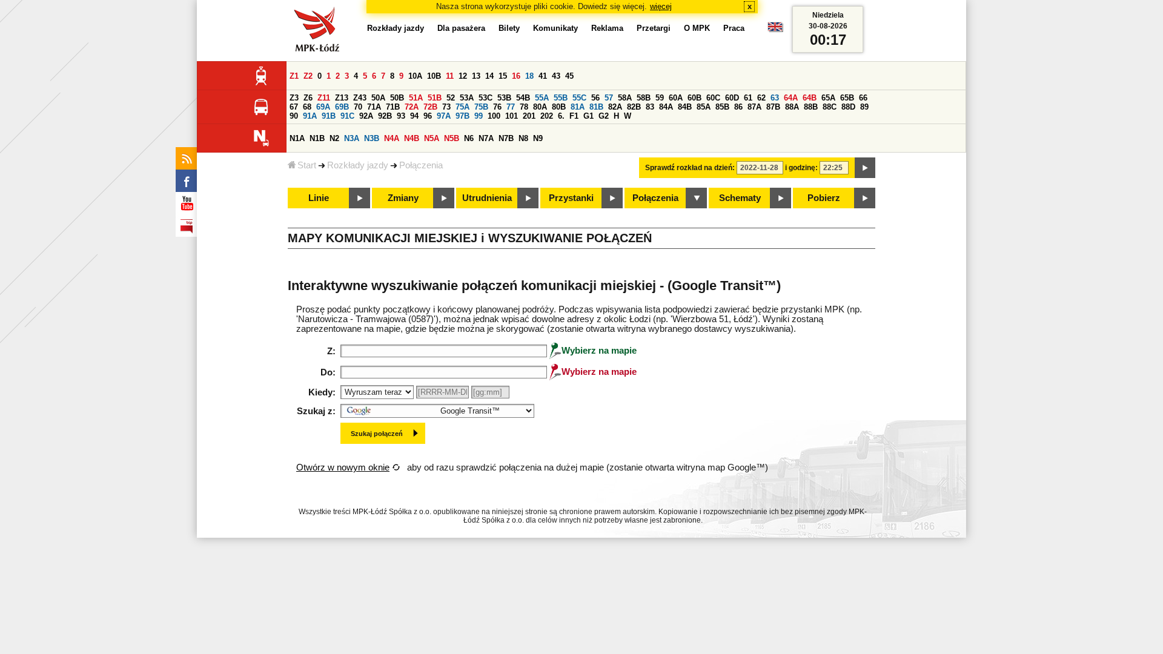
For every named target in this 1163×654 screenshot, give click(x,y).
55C (579, 97)
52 (450, 97)
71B (393, 106)
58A (625, 97)
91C (347, 116)
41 (542, 76)
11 (450, 76)
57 (609, 97)
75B (481, 106)
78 (524, 106)
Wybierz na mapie (599, 350)
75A (462, 106)
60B (694, 97)
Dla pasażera (461, 28)
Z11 (323, 97)
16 (516, 76)
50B (397, 97)
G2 (603, 116)
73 (446, 106)
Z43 (359, 97)
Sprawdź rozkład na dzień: (690, 168)
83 (650, 106)
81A (578, 106)
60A (676, 97)
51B (435, 97)
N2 (334, 138)
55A (542, 97)
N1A (297, 138)
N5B (451, 138)
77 (510, 106)
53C (485, 97)
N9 (538, 138)
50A (378, 97)
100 (494, 116)
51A (416, 97)
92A (366, 116)
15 (503, 76)
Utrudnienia (487, 198)
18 (529, 76)
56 (595, 97)
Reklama (607, 28)
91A (310, 116)
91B (329, 116)
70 (358, 106)
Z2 (308, 76)
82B (634, 106)
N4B (411, 138)
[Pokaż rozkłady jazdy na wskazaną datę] (865, 167)
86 (738, 106)
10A (415, 76)
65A (828, 97)
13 (476, 76)
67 (294, 106)
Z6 (308, 97)
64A (791, 97)
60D (732, 97)
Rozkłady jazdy (357, 165)
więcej (661, 6)
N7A (486, 138)
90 (294, 116)
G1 (588, 116)
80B (559, 106)
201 (529, 116)
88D (848, 106)
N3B (371, 138)
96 (427, 116)
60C (713, 97)
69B (342, 106)
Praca (733, 28)
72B (430, 106)
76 (497, 106)
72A (412, 106)
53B (504, 97)
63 (774, 97)
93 (401, 116)
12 (463, 76)
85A (704, 106)
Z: (331, 351)
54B (523, 97)
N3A (351, 138)
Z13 (341, 97)
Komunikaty (555, 28)
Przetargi (654, 28)
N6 (469, 138)
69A (323, 106)
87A (754, 106)
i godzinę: (801, 168)
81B (596, 106)
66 (863, 97)
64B (810, 97)
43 (556, 76)
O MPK (697, 28)
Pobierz (823, 198)
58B (644, 97)
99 (478, 116)
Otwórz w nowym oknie (342, 467)
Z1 (294, 76)
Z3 (294, 97)
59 (659, 97)
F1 (573, 116)
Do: (328, 372)
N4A (391, 138)
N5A (431, 138)
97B (462, 116)
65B (847, 97)
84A (666, 106)
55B (561, 97)
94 (414, 116)
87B (773, 106)
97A (444, 116)
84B (685, 106)
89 (864, 106)
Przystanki (571, 198)
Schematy (740, 198)
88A (792, 106)
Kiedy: (322, 392)
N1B (317, 138)
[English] (775, 30)
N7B (506, 138)
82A (615, 106)
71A (374, 106)
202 (546, 116)
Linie (318, 198)
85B (722, 106)
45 (569, 76)
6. (561, 116)
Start (306, 165)
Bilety (509, 28)
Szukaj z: (316, 411)
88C (830, 106)
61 (748, 97)
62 (761, 97)
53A (467, 97)
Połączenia (421, 165)
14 (489, 76)
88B (811, 106)
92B (385, 116)
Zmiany (403, 198)
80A (540, 106)
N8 (523, 138)
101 (511, 116)
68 (307, 106)
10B (434, 76)
